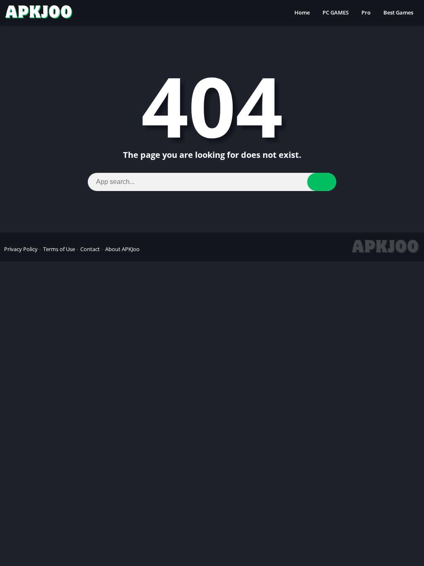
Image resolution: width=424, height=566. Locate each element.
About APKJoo (122, 249)
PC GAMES (336, 12)
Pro (366, 12)
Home (302, 12)
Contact (90, 249)
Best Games (398, 12)
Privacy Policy (21, 249)
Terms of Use (59, 249)
